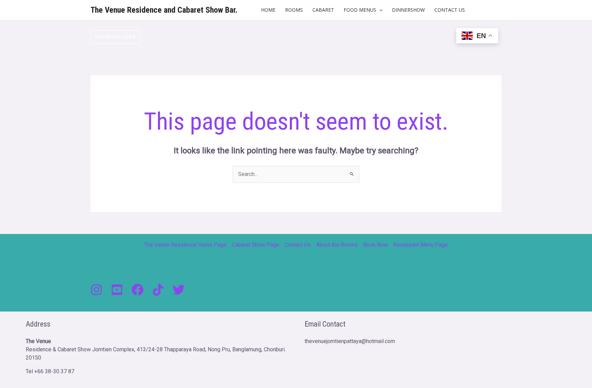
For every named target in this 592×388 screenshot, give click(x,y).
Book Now (375, 245)
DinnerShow (408, 10)
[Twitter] (179, 290)
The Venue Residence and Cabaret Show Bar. (163, 10)
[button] (379, 10)
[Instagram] (96, 290)
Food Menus (360, 10)
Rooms (294, 10)
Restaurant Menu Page (420, 245)
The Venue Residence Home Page (185, 245)
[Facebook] (138, 290)
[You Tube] (117, 290)
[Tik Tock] (158, 290)
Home (268, 10)
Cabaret (323, 10)
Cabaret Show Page (255, 245)
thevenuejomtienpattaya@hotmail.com (350, 341)
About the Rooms (337, 245)
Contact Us (449, 10)
